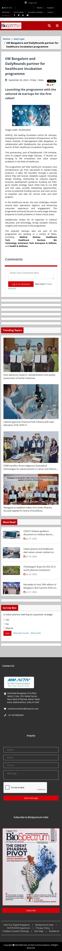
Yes (7, 619)
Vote (7, 633)
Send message (31, 798)
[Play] (53, 84)
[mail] (48, 84)
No (7, 624)
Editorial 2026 (25, 7)
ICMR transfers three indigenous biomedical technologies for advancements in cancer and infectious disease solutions (31, 467)
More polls (36, 633)
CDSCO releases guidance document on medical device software (38, 533)
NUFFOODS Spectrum (18, 928)
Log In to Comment (21, 284)
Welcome (7, 7)
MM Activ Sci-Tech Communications (34, 945)
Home (6, 38)
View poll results (21, 633)
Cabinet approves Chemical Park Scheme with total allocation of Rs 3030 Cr (28, 423)
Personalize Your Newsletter (35, 12)
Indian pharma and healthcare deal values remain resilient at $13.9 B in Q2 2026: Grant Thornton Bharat (38, 550)
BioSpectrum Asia (44, 925)
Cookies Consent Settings (16, 931)
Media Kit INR (5, 12)
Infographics (50, 7)
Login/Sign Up (5, 15)
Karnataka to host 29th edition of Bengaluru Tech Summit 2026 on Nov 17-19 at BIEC (40, 586)
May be (9, 628)
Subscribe (50, 12)
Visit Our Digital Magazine (17, 925)
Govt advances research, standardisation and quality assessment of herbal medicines (29, 376)
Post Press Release (19, 12)
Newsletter (39, 7)
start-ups (19, 38)
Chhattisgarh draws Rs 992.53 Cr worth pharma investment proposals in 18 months (40, 568)
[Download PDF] (50, 84)
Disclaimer (54, 931)
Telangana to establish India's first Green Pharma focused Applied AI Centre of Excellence (27, 509)
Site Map (38, 931)
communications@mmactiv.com (22, 708)
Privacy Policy (43, 928)
